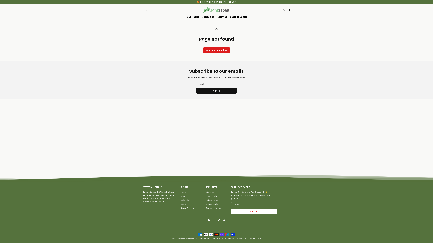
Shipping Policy (212, 204)
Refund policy (229, 239)
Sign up (216, 91)
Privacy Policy (212, 196)
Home (183, 192)
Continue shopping (216, 50)
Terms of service (242, 239)
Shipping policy (255, 239)
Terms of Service (213, 208)
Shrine (208, 239)
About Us (210, 192)
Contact (184, 204)
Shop (183, 196)
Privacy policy (218, 239)
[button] (145, 9)
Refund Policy (212, 200)
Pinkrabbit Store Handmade (187, 239)
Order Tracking (187, 208)
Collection (185, 200)
